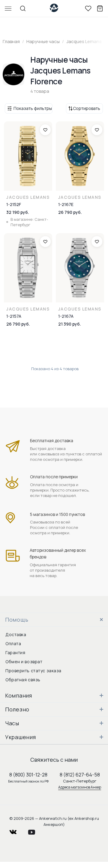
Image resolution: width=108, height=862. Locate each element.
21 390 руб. (69, 324)
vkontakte (16, 830)
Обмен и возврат (23, 661)
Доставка (15, 634)
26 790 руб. (70, 212)
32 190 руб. (17, 212)
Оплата (13, 643)
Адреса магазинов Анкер (79, 787)
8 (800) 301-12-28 (28, 774)
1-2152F (13, 204)
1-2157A (13, 316)
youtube (35, 830)
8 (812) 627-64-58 (80, 774)
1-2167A (66, 316)
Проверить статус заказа (33, 670)
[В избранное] (45, 129)
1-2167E (66, 204)
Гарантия (15, 652)
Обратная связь (22, 679)
